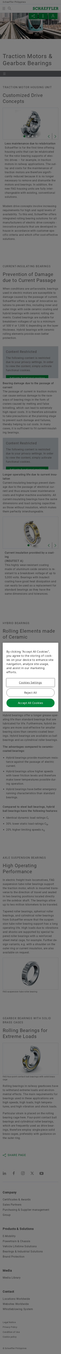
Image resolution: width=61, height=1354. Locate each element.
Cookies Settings (30, 682)
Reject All (30, 693)
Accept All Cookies (30, 703)
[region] (30, 677)
